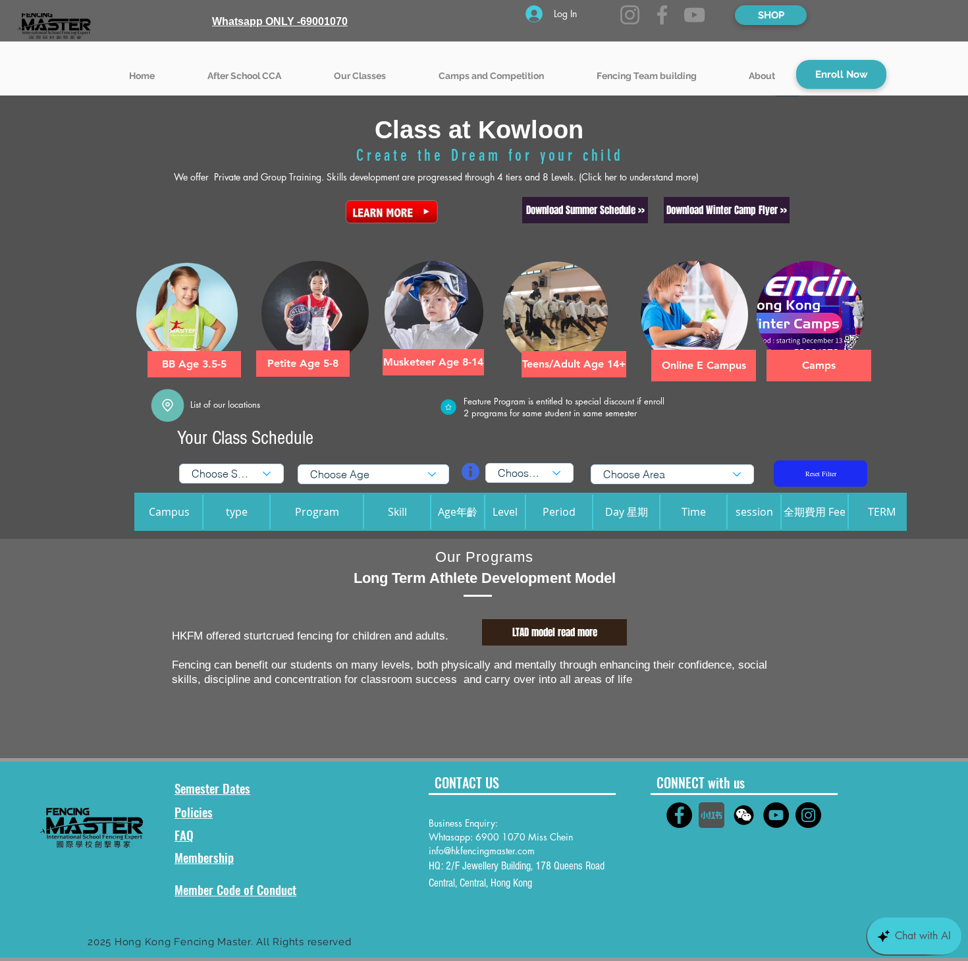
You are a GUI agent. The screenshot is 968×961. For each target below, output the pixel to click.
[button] (360, 70)
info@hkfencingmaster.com (482, 850)
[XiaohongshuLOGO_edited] (711, 815)
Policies (194, 811)
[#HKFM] (679, 815)
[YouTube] (694, 15)
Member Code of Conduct (235, 889)
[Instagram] (630, 15)
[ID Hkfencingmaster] (744, 815)
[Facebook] (662, 15)
